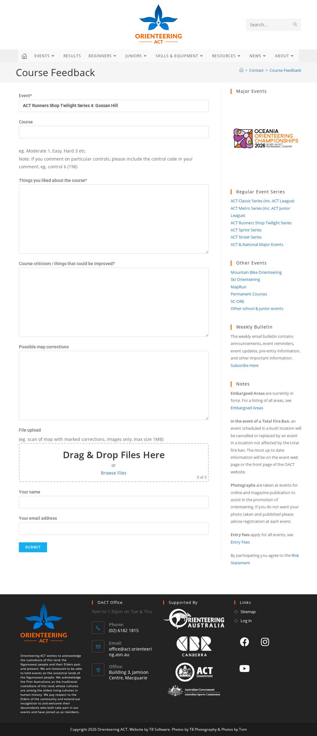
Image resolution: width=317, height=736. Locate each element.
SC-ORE (237, 301)
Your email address (38, 518)
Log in (246, 620)
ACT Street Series (246, 237)
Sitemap (248, 611)
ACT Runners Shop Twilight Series (261, 223)
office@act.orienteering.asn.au (130, 651)
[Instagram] (265, 641)
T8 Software (159, 729)
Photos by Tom (234, 729)
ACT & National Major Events (257, 244)
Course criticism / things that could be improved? (67, 263)
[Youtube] (244, 668)
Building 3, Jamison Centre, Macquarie (129, 675)
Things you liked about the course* (53, 180)
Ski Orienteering (245, 279)
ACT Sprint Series (246, 230)
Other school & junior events (257, 308)
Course (26, 121)
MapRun (238, 287)
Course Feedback (285, 70)
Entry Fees (240, 542)
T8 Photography (203, 729)
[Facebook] (244, 641)
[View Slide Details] (266, 141)
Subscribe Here (244, 365)
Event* (25, 95)
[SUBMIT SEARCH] (295, 25)
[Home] (241, 70)
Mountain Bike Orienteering (256, 272)
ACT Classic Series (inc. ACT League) (262, 201)
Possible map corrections (44, 346)
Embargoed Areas (247, 408)
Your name (29, 491)
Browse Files (114, 473)
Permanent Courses (249, 294)
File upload (30, 430)
